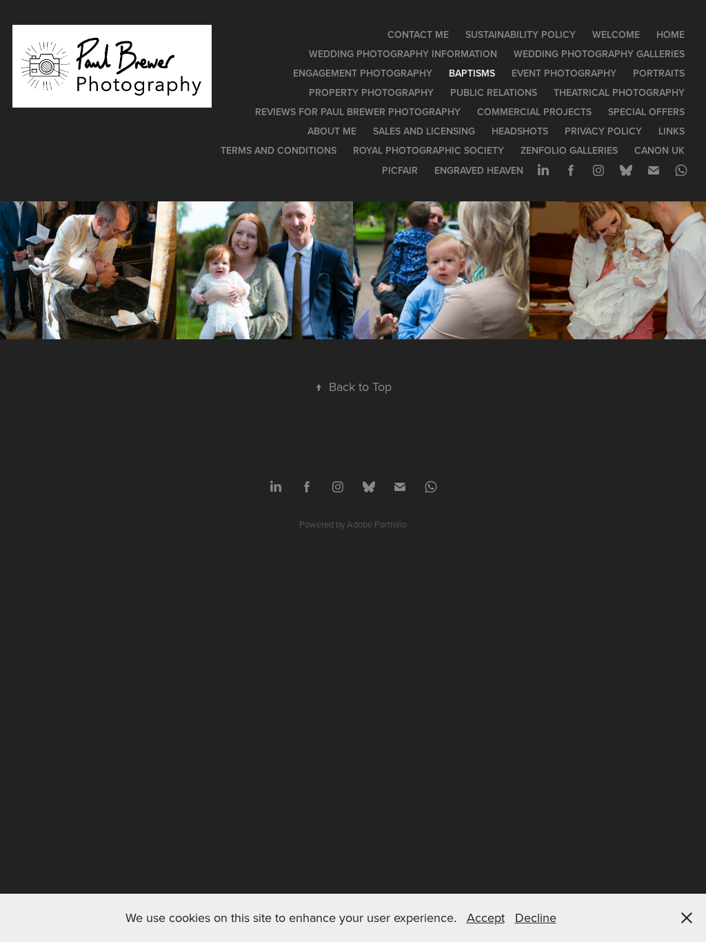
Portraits (659, 73)
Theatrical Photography (619, 92)
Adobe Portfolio (377, 524)
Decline (535, 917)
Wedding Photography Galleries (599, 54)
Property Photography (371, 92)
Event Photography (564, 73)
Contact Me (418, 34)
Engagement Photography (362, 73)
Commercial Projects (534, 112)
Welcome (616, 34)
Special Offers (646, 112)
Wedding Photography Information (403, 54)
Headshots (520, 131)
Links (671, 131)
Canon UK (659, 150)
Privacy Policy (603, 131)
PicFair (400, 170)
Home (670, 34)
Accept (486, 917)
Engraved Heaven (478, 170)
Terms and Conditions (278, 150)
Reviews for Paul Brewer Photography (358, 112)
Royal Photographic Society (428, 150)
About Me (331, 131)
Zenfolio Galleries (569, 150)
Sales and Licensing (424, 131)
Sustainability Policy (520, 34)
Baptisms (472, 73)
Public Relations (493, 92)
